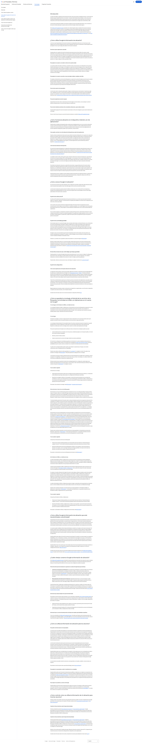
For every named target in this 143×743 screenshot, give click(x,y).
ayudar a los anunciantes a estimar (62, 674)
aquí (81, 292)
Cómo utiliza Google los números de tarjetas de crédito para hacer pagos (8, 19)
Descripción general (5, 4)
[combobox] (93, 741)
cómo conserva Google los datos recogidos (72, 551)
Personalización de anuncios (66, 719)
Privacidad (58, 741)
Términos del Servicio (27, 4)
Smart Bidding (85, 688)
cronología (73, 351)
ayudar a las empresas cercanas (81, 342)
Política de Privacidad (16, 4)
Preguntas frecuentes (46, 4)
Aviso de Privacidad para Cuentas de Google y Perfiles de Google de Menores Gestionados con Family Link (68, 33)
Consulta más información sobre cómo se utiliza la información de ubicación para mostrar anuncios (74, 95)
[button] (134, 2)
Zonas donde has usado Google (78, 719)
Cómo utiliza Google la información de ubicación (8, 16)
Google (46, 741)
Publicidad (3, 9)
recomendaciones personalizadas (69, 419)
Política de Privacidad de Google (83, 114)
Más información (63, 547)
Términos (63, 741)
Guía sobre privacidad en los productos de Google (6, 26)
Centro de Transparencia (70, 741)
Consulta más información (59, 141)
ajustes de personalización (60, 416)
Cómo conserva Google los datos (85, 596)
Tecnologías (36, 4)
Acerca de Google (52, 741)
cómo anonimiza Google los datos (86, 551)
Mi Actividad (84, 238)
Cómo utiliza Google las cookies (7, 12)
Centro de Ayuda (78, 665)
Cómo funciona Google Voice (6, 22)
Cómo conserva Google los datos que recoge (8, 29)
